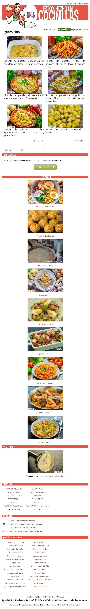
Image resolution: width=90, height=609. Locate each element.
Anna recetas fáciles (15, 552)
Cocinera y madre (40, 549)
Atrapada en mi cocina (14, 559)
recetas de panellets (28, 521)
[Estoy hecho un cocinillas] (45, 15)
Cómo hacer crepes (45, 265)
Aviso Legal (30, 597)
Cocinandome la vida (40, 566)
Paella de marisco (45, 413)
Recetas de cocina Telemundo (14, 569)
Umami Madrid (40, 559)
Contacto (83, 29)
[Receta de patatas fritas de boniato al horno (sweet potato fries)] (65, 47)
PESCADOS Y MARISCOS (37, 492)
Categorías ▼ (64, 29)
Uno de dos (40, 573)
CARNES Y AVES (13, 492)
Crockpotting (39, 542)
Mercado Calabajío (15, 549)
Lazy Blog (15, 576)
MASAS (13, 502)
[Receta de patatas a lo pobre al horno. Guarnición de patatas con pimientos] (65, 82)
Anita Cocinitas (40, 587)
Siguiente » (78, 141)
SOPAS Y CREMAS (13, 509)
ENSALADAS (37, 499)
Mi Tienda (53, 29)
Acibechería (15, 566)
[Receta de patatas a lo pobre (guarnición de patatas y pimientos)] (24, 116)
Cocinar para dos (40, 556)
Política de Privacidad (56, 597)
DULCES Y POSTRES (13, 496)
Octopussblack (40, 563)
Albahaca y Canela (15, 580)
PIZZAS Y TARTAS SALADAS (37, 506)
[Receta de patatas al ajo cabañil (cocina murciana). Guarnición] (24, 82)
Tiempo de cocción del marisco (22, 527)
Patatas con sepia (45, 442)
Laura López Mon (40, 569)
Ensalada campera (45, 324)
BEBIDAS (37, 509)
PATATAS (37, 496)
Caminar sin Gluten (15, 556)
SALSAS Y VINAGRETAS (13, 506)
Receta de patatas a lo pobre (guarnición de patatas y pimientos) (24, 132)
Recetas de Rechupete (40, 546)
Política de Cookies (41, 597)
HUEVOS (37, 502)
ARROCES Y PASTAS (13, 489)
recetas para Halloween (16, 531)
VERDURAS (13, 499)
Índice (46, 29)
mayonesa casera (46, 476)
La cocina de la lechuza (40, 576)
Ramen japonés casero (45, 206)
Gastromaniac (40, 583)
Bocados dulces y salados (40, 580)
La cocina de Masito (14, 573)
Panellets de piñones (45, 236)
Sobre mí (74, 29)
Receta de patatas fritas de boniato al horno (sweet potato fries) (65, 64)
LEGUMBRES (37, 489)
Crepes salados (45, 295)
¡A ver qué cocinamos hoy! (15, 587)
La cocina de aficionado (15, 583)
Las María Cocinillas (15, 542)
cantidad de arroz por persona (29, 524)
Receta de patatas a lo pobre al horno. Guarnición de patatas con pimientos (65, 98)
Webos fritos (39, 552)
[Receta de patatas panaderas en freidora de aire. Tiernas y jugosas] (24, 47)
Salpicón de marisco (45, 354)
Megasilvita (15, 563)
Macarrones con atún (45, 383)
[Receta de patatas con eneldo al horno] (65, 116)
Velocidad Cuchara (15, 546)
